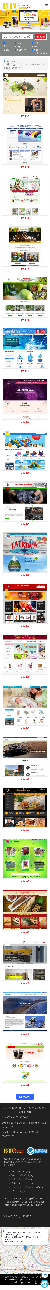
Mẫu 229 (25, 881)
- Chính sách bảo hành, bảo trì (26, 1187)
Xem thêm (42, 53)
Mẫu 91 (25, 371)
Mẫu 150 (25, 473)
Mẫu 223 (25, 830)
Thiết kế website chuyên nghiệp (24, 1278)
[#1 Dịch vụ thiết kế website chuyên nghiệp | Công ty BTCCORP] (16, 4)
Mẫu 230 (25, 932)
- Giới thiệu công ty (19, 1171)
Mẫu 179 (25, 728)
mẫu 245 (25, 1034)
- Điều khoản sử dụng (21, 1175)
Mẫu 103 (25, 422)
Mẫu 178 (25, 677)
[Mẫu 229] (25, 860)
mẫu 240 (25, 983)
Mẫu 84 (25, 320)
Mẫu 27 (25, 116)
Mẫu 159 (25, 524)
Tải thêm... (25, 1096)
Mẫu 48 (25, 218)
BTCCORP (33, 1279)
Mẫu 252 (25, 1085)
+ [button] (4, 1231)
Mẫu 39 (25, 167)
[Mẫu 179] (25, 723)
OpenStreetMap (36, 1273)
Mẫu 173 (25, 626)
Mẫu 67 (25, 269)
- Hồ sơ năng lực (18, 1191)
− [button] (4, 1235)
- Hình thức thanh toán (21, 1183)
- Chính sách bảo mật (21, 1179)
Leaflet (19, 1273)
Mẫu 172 (25, 575)
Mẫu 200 (25, 779)
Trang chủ (10, 60)
